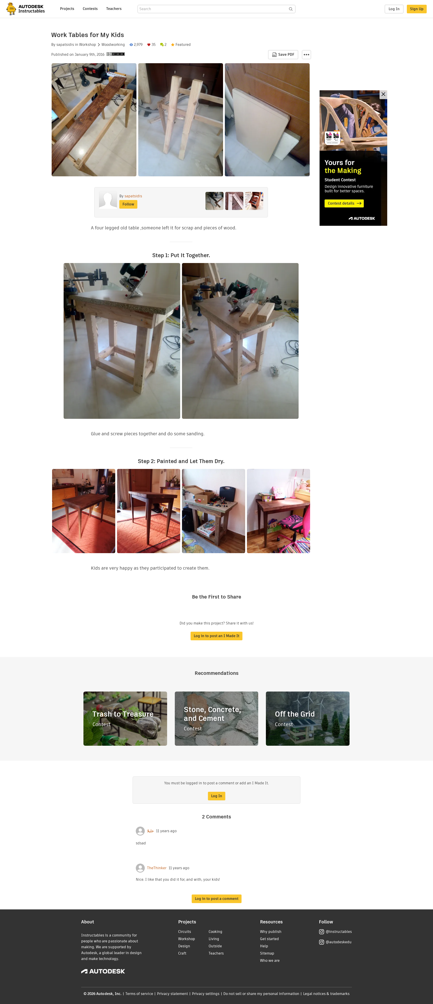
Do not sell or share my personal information (261, 993)
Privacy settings (206, 993)
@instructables (339, 931)
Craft (182, 953)
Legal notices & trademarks (326, 993)
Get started (269, 938)
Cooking (215, 931)
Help (264, 946)
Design (184, 946)
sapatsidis (65, 44)
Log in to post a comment (216, 898)
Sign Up (417, 9)
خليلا (150, 831)
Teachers (114, 8)
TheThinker (156, 868)
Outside (215, 946)
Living (214, 938)
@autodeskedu (339, 942)
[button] (306, 54)
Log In (394, 9)
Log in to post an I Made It (216, 635)
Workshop (87, 44)
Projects (67, 8)
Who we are (270, 960)
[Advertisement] (353, 158)
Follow (128, 204)
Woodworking (113, 44)
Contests (90, 8)
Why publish (270, 931)
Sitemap (267, 953)
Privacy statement (172, 993)
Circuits (184, 931)
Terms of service (139, 993)
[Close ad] (383, 94)
